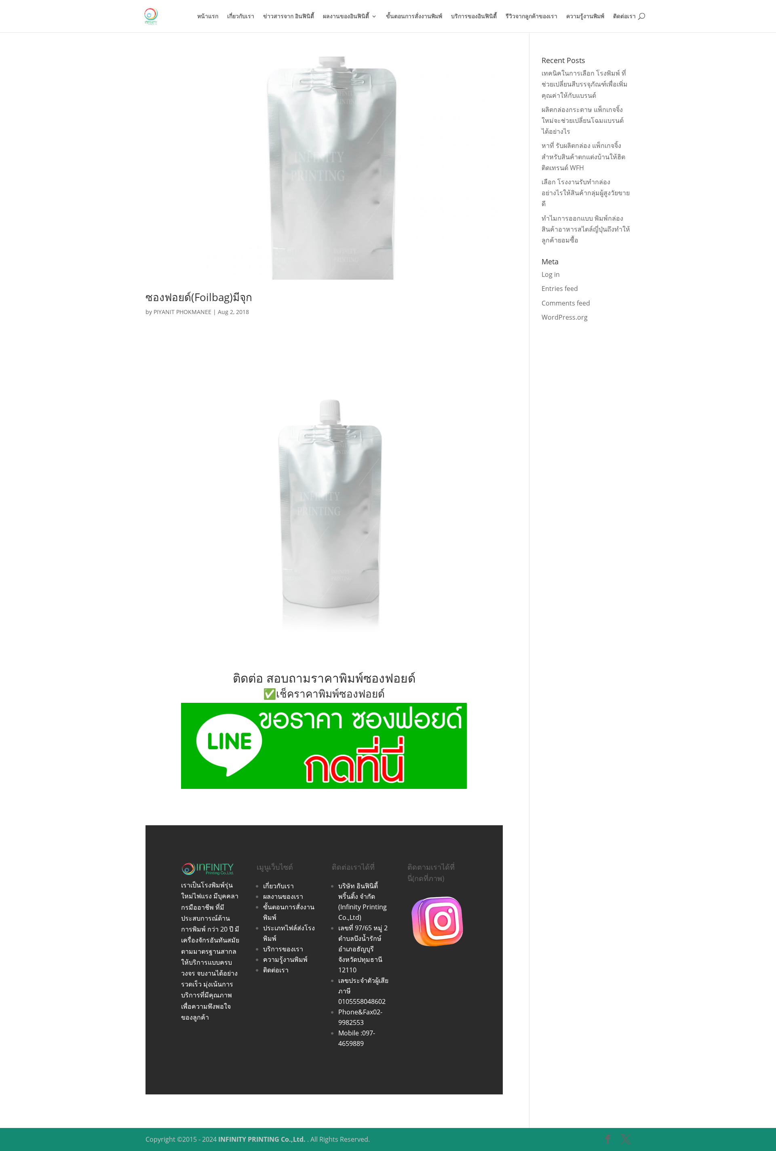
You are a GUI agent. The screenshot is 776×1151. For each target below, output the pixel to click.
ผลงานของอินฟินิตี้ (346, 16)
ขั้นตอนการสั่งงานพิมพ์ (414, 16)
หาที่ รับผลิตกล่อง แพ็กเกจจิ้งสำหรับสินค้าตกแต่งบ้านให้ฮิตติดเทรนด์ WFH (583, 156)
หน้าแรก (207, 16)
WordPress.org (565, 317)
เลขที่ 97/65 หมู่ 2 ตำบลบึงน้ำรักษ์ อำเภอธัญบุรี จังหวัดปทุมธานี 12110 (363, 948)
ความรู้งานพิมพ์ (585, 16)
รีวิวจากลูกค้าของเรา (531, 16)
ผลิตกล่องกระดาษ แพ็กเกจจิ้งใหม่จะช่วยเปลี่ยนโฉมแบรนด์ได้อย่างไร (583, 120)
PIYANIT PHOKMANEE (182, 312)
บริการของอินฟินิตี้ (474, 16)
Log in (551, 274)
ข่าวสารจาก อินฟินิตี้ (288, 16)
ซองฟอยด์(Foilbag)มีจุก (199, 297)
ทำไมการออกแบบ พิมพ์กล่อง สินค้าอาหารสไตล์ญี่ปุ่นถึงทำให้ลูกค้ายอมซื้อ (586, 229)
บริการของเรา (283, 948)
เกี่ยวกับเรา (240, 16)
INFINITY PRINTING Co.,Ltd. (262, 1139)
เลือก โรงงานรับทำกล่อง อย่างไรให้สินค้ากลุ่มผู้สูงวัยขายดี (586, 192)
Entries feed (560, 288)
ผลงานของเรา (283, 896)
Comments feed (566, 303)
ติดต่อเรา (624, 16)
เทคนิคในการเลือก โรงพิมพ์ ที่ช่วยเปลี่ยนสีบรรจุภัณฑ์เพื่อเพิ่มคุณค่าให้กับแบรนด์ (585, 84)
